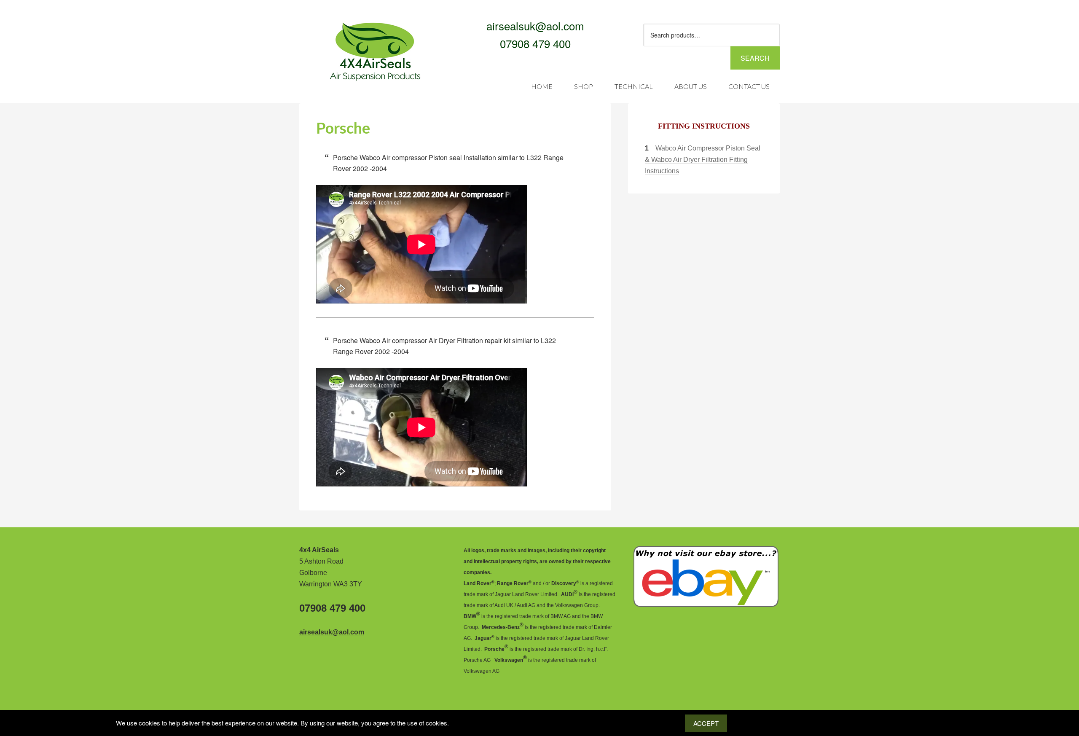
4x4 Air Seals (366, 34)
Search (755, 58)
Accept (706, 723)
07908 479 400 (535, 43)
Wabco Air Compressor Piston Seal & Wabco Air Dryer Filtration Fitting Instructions (702, 160)
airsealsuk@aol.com (535, 25)
